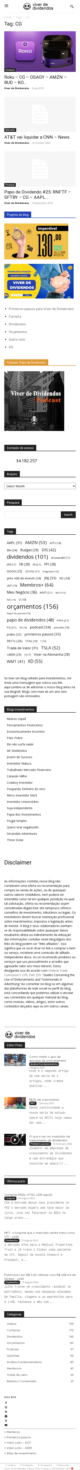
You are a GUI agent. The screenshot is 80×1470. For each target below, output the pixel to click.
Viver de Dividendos (16, 88)
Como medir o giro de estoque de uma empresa (47, 1058)
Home (8, 17)
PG (11, 627)
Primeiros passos (40, 1143)
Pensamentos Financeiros (25, 725)
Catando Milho (17, 776)
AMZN (36, 542)
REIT (33, 1103)
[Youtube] (6, 1424)
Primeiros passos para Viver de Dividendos (41, 309)
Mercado (10, 129)
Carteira (15, 316)
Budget (29, 550)
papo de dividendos (30, 620)
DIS (49, 549)
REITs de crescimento (44, 1100)
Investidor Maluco (19, 763)
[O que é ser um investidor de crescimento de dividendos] (15, 1140)
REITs (14, 641)
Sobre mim (17, 339)
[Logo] (38, 6)
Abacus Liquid (16, 719)
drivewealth (60, 557)
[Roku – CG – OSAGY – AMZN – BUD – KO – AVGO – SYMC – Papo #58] (40, 51)
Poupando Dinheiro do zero (26, 789)
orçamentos (32, 606)
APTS (55, 543)
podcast (40, 627)
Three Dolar (15, 840)
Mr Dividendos (17, 751)
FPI (50, 564)
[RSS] (6, 1411)
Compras (10, 1198)
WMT (16, 661)
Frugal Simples (17, 821)
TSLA (50, 647)
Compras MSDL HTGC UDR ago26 (28, 1195)
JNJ (50, 578)
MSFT (46, 592)
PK (23, 627)
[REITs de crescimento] (15, 1103)
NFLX (60, 592)
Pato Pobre (15, 738)
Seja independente (19, 808)
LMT (12, 585)
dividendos (27, 556)
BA (12, 550)
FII (37, 564)
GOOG (14, 571)
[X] (6, 1420)
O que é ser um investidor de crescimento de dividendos (49, 1138)
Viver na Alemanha (52, 654)
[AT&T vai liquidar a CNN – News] (40, 114)
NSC (11, 599)
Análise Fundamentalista (44, 1064)
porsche (61, 627)
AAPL (14, 542)
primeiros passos (43, 634)
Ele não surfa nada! (20, 744)
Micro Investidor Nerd (22, 795)
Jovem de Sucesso (19, 757)
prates (14, 634)
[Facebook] (6, 1402)
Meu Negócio (22, 592)
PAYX (63, 620)
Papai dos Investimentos (24, 814)
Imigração (51, 571)
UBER (14, 654)
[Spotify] (6, 1415)
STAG (31, 641)
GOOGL (32, 571)
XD (11, 347)
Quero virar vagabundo (23, 827)
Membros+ (36, 585)
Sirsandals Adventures (22, 834)
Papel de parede (18, 613)
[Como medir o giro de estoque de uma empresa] (15, 1060)
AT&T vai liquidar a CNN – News (37, 137)
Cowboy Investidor (20, 782)
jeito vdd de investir (24, 578)
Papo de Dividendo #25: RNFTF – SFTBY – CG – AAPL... (37, 194)
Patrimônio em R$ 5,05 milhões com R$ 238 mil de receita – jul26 (40, 1277)
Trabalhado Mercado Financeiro (29, 770)
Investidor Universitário (23, 802)
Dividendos (17, 324)
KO (64, 578)
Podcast (10, 69)
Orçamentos (18, 332)
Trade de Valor (22, 648)
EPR (11, 564)
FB (24, 564)
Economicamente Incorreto (26, 731)
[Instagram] (6, 1407)
